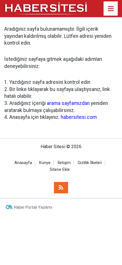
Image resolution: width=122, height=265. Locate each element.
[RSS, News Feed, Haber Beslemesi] (61, 187)
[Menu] (111, 8)
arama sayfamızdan (68, 103)
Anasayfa (23, 162)
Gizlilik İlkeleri (90, 162)
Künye (45, 162)
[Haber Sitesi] (46, 8)
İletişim (64, 162)
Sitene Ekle (60, 169)
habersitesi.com (79, 117)
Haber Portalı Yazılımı (33, 207)
